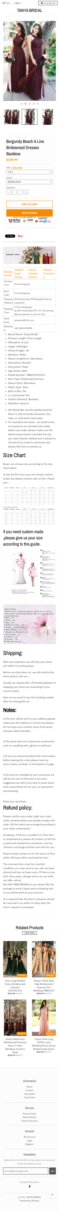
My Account (29, 1136)
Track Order (29, 1097)
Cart (49, 3)
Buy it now (29, 213)
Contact (29, 1090)
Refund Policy (29, 1117)
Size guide (17, 168)
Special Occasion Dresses (33, 273)
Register (29, 1144)
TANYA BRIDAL (29, 10)
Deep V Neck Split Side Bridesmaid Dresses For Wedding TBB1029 (43, 985)
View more (30, 933)
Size (14, 168)
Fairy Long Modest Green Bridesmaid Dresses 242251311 (15, 985)
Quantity (10, 188)
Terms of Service (29, 1120)
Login (29, 1140)
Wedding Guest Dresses (19, 273)
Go (52, 1171)
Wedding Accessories (49, 273)
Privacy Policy (29, 1113)
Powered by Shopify (29, 1200)
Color (9, 178)
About (30, 1086)
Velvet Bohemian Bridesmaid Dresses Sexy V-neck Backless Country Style (15, 1045)
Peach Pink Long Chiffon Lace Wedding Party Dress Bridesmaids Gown (44, 1043)
